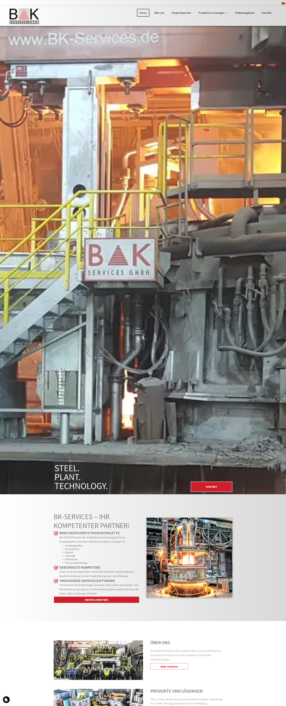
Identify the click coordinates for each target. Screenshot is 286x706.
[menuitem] (144, 13)
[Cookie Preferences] (6, 699)
